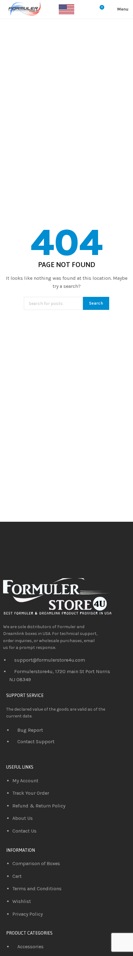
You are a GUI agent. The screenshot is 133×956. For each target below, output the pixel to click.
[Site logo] (23, 9)
